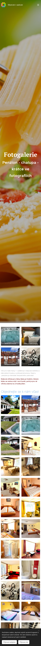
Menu (38, 5)
